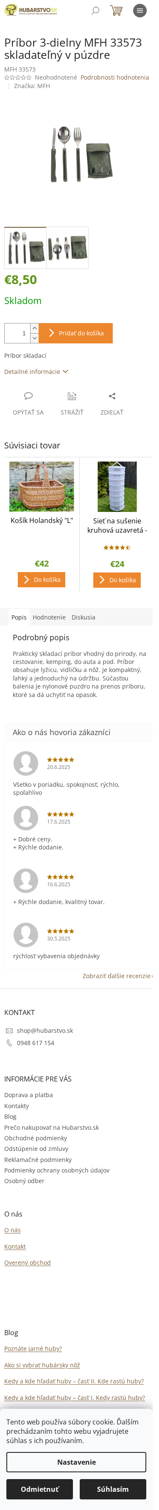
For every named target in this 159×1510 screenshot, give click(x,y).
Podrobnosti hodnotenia (115, 77)
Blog (10, 1116)
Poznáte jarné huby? (33, 1348)
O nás (12, 1230)
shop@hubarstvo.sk (45, 1030)
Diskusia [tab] (83, 617)
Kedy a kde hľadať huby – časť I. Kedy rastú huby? (74, 1398)
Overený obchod (27, 1262)
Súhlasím (113, 1489)
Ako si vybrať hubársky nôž (42, 1365)
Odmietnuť (40, 1489)
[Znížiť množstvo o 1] (34, 338)
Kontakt (15, 1246)
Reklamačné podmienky (38, 1160)
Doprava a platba (28, 1095)
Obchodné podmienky (35, 1138)
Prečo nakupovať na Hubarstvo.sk (51, 1127)
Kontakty (16, 1106)
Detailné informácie (32, 372)
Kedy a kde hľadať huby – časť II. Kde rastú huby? (74, 1381)
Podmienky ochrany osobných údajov (56, 1170)
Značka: (32, 86)
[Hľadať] (95, 10)
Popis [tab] (19, 617)
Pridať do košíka (81, 333)
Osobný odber (24, 1181)
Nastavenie (76, 1462)
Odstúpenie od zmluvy (36, 1149)
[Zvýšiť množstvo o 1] (34, 328)
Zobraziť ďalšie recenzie (117, 976)
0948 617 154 (35, 1043)
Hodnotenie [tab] (49, 617)
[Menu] (139, 10)
